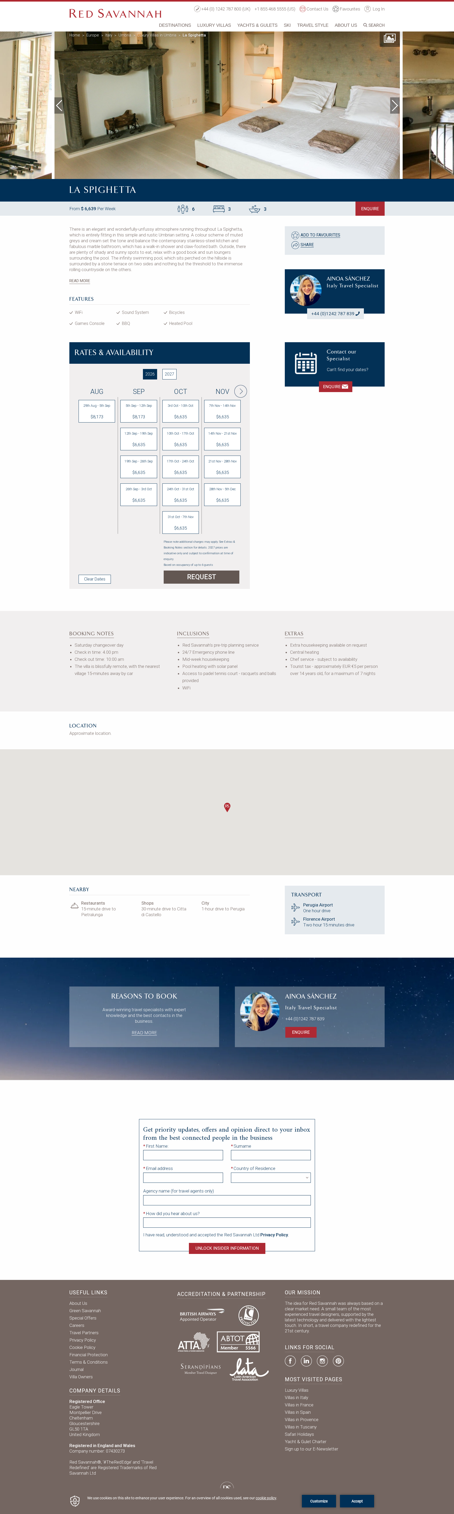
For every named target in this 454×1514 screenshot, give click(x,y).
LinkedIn (306, 1361)
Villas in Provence (301, 1419)
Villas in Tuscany (301, 1426)
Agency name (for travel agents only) (178, 1191)
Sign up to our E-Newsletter (311, 1449)
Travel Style (312, 25)
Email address (159, 1168)
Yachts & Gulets (257, 25)
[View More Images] (390, 37)
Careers (76, 1325)
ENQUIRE (370, 208)
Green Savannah (85, 1310)
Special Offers (82, 1318)
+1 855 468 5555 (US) (275, 9)
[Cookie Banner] (227, 1501)
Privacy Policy (82, 1340)
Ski (287, 25)
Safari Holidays (299, 1434)
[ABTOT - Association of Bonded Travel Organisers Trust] (238, 1341)
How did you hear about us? (173, 1213)
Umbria (124, 35)
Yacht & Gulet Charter (305, 1441)
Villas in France (299, 1404)
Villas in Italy (296, 1397)
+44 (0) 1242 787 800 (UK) (225, 9)
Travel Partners (84, 1332)
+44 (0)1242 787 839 (332, 313)
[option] (227, 104)
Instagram (322, 1361)
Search (376, 25)
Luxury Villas (214, 25)
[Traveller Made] (200, 1368)
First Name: (157, 1146)
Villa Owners (81, 1376)
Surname (242, 1146)
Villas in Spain (298, 1412)
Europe (92, 35)
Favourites (350, 9)
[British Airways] (204, 1314)
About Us (346, 25)
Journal (76, 1369)
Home (74, 35)
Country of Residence (254, 1168)
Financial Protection (88, 1354)
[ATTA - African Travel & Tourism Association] (193, 1341)
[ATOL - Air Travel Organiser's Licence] (248, 1314)
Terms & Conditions (88, 1362)
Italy (108, 35)
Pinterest (338, 1361)
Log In (378, 9)
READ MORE (79, 280)
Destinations (175, 25)
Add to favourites (320, 235)
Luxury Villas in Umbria (156, 35)
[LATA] (249, 1368)
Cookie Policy (82, 1347)
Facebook (290, 1361)
